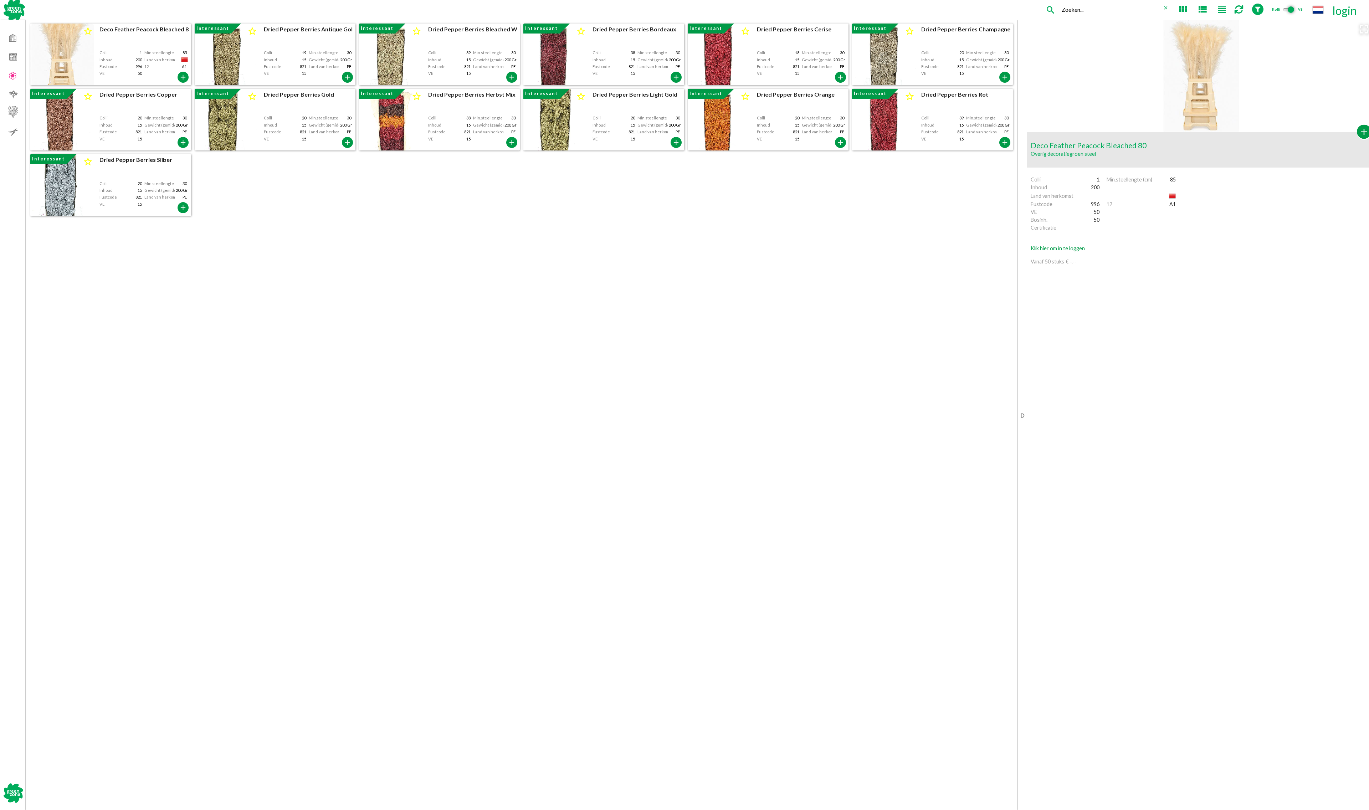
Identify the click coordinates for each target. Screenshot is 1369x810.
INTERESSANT (212, 28)
